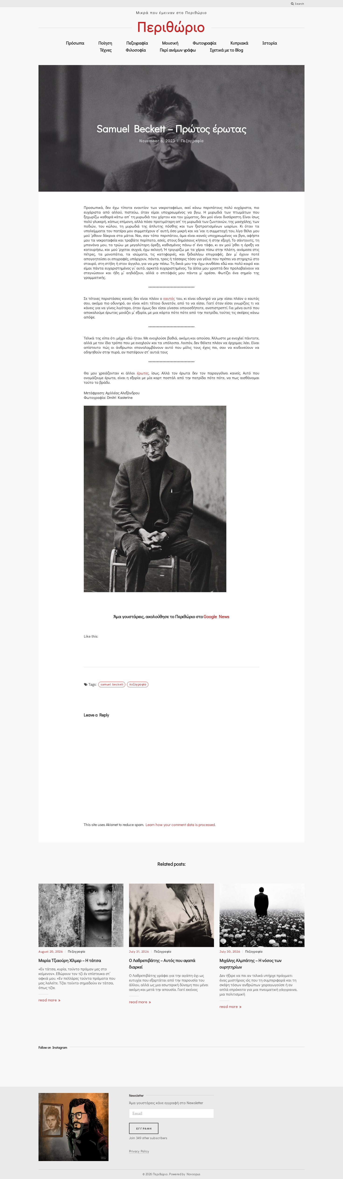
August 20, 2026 (50, 951)
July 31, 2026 (139, 951)
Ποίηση (105, 43)
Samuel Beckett (112, 684)
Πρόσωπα (75, 43)
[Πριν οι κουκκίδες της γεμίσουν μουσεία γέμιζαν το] (88, 1067)
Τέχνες (106, 50)
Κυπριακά (239, 43)
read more (48, 1000)
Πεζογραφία (137, 43)
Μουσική (170, 43)
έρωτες (143, 372)
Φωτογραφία (204, 43)
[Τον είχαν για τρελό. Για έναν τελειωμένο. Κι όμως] (188, 1067)
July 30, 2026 (230, 951)
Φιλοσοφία (136, 50)
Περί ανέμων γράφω (178, 50)
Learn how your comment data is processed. (181, 824)
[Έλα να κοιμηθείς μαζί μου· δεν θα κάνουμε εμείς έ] (121, 1067)
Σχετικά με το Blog (226, 50)
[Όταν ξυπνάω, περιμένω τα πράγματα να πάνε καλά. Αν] (154, 1067)
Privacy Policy (139, 1151)
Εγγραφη (144, 1129)
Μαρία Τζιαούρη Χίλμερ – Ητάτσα (69, 960)
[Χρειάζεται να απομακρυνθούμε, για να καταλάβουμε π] (254, 1067)
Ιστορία (269, 43)
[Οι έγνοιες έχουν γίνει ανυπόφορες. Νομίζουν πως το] (221, 1067)
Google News (216, 616)
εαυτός (169, 298)
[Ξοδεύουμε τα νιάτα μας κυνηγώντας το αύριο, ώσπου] (54, 1067)
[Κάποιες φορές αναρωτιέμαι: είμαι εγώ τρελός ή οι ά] (288, 1067)
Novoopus (193, 1174)
